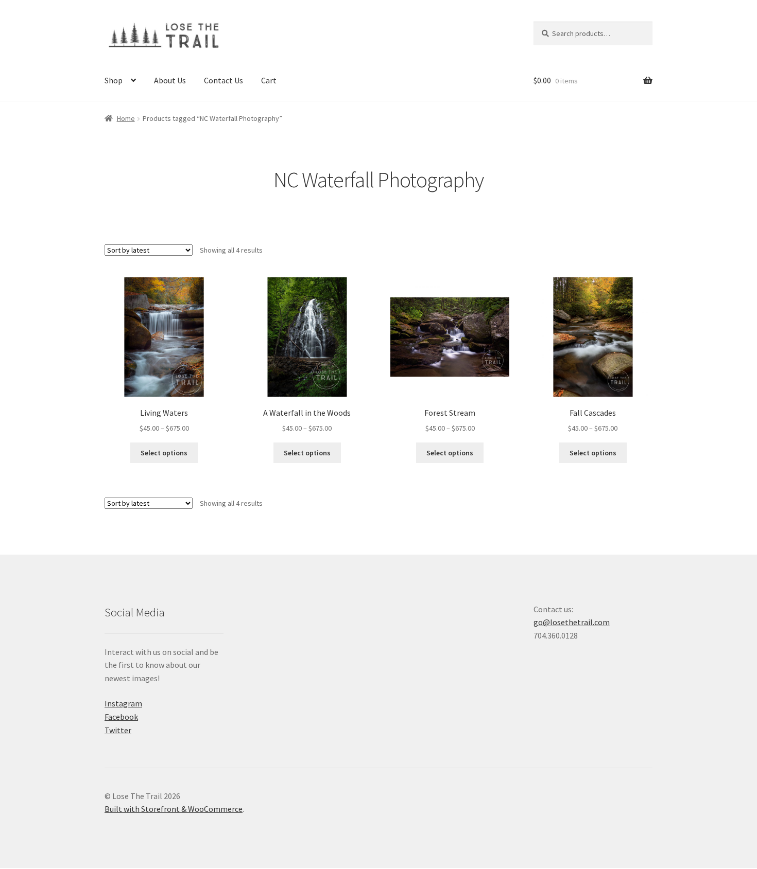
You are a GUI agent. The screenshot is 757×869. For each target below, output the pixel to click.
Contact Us (223, 80)
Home (126, 118)
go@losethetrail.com (572, 622)
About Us (170, 80)
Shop (114, 80)
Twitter (118, 730)
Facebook (121, 717)
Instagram (123, 703)
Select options (164, 452)
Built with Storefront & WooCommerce (174, 809)
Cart (269, 80)
